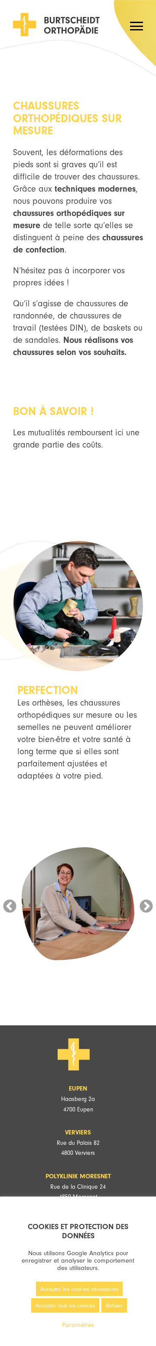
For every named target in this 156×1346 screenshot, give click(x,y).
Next (146, 903)
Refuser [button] (114, 1305)
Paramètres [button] (78, 1325)
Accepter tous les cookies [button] (65, 1305)
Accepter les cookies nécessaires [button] (79, 1289)
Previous (9, 903)
